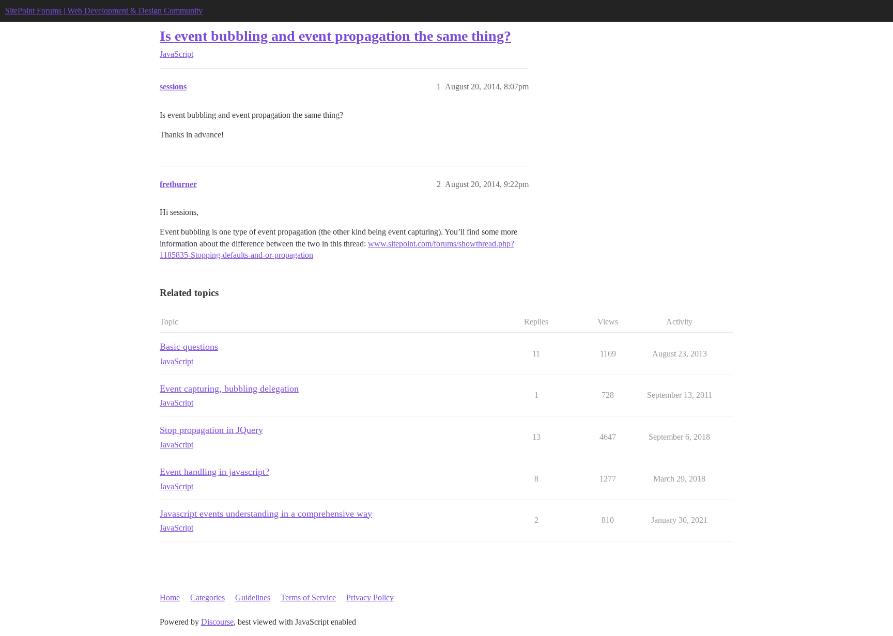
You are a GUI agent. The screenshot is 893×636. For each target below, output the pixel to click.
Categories (207, 597)
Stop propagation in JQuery (211, 430)
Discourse (217, 621)
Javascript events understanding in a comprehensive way (266, 513)
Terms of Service (308, 597)
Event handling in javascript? (214, 472)
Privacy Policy (370, 597)
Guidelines (252, 597)
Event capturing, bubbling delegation (229, 388)
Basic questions (189, 347)
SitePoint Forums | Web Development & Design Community (104, 10)
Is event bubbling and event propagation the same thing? (335, 36)
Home (170, 597)
